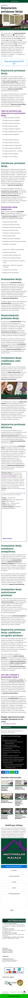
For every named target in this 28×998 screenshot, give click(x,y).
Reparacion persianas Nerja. (10, 740)
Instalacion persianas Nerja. (10, 745)
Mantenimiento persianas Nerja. (11, 750)
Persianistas (4, 5)
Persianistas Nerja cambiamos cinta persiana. (12, 753)
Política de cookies (7, 949)
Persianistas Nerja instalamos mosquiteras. (14, 757)
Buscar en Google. (7, 538)
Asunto (14, 888)
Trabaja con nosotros (7, 952)
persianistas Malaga (7, 476)
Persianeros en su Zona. (9, 724)
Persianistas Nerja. (7, 748)
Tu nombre (14, 870)
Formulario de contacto (8, 959)
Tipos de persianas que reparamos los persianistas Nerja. (14, 742)
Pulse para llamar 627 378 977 (14, 62)
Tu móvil (14, 882)
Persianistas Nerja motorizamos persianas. (13, 759)
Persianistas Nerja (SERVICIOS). (12, 747)
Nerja (19, 488)
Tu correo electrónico (14, 876)
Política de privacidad (7, 951)
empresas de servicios (7, 474)
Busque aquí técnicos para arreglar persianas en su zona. (13, 766)
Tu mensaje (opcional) (14, 894)
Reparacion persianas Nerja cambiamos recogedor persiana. (13, 761)
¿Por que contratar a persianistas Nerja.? (14, 764)
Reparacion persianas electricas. (11, 755)
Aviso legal (5, 948)
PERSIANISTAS (6, 727)
